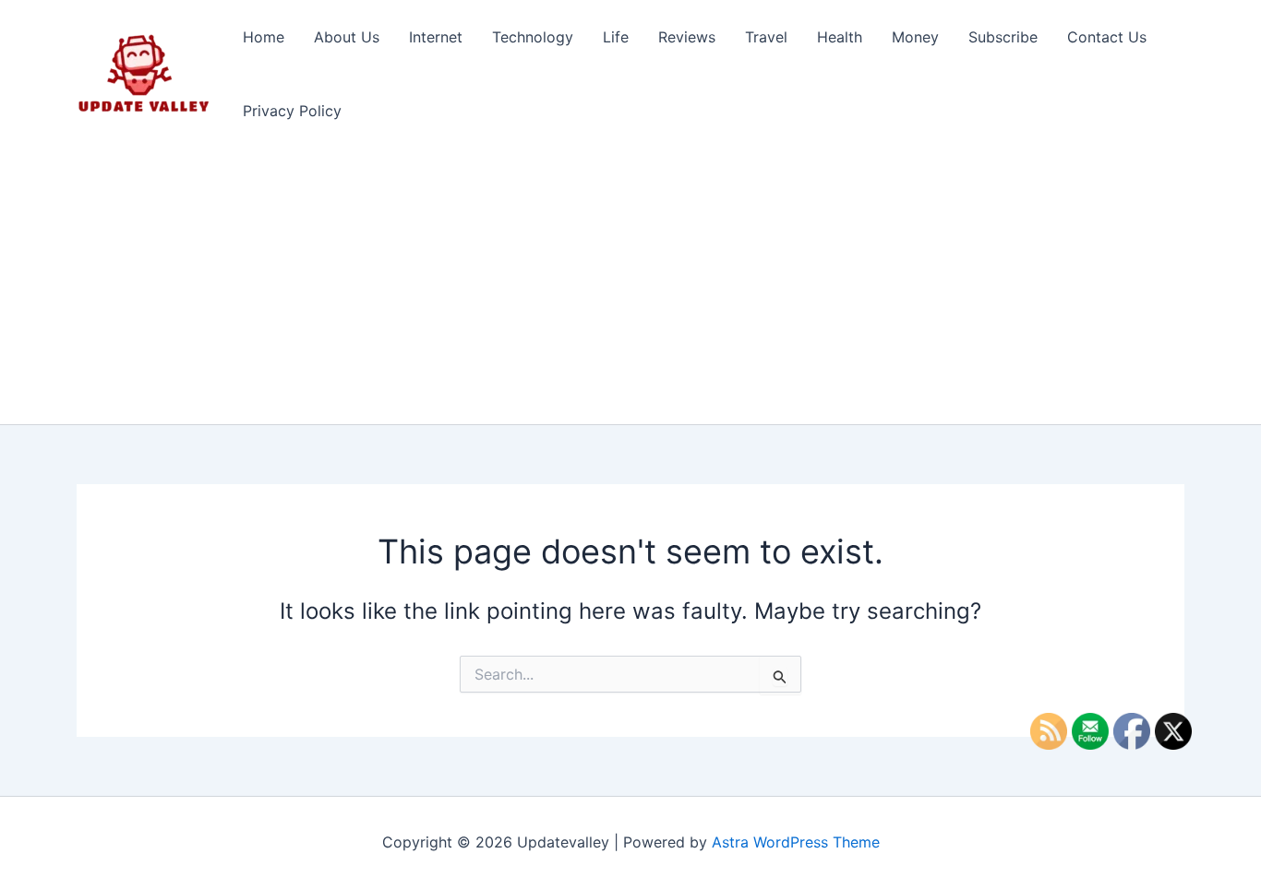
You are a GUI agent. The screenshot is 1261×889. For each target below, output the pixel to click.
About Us (346, 37)
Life (616, 37)
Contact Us (1107, 37)
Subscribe (1003, 37)
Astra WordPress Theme (796, 842)
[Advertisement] (630, 286)
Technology (532, 37)
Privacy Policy (292, 110)
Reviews (686, 37)
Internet (435, 37)
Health (839, 37)
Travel (766, 37)
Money (915, 37)
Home (263, 37)
